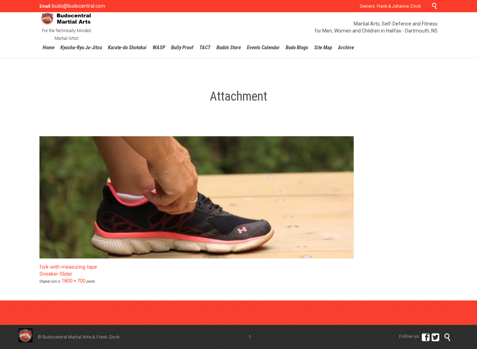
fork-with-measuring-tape (68, 267)
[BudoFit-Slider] (238, 197)
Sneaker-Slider (55, 274)
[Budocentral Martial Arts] (66, 18)
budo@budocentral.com (78, 6)
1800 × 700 (73, 281)
